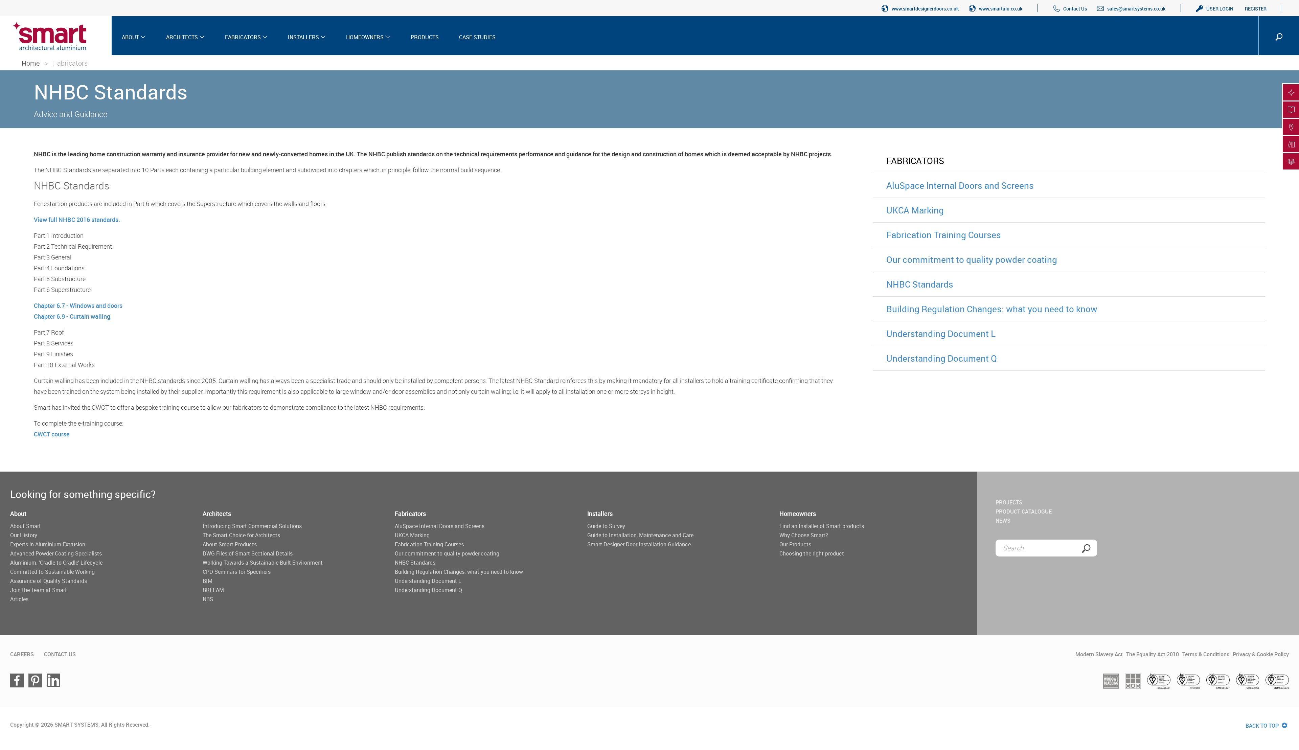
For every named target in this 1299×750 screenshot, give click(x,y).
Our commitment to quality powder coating (971, 259)
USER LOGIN (1219, 8)
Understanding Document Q (941, 358)
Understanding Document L (941, 333)
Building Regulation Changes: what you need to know (991, 309)
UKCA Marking (915, 210)
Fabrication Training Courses (943, 235)
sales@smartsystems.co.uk (1136, 8)
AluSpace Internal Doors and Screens (960, 185)
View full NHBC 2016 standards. (77, 219)
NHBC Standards (919, 284)
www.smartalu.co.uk (1000, 8)
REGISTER (1256, 8)
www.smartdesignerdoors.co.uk (925, 8)
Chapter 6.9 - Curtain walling (72, 316)
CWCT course (52, 434)
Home (31, 63)
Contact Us (1075, 8)
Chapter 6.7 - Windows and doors (78, 305)
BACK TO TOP (1263, 725)
